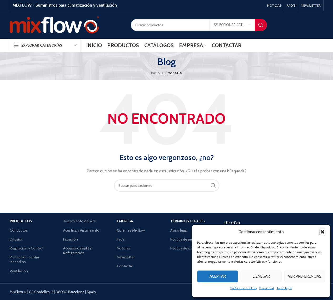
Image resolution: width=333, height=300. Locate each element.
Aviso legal (284, 288)
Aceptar (218, 276)
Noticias (123, 248)
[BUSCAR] (261, 25)
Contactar (125, 266)
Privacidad (266, 288)
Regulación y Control (26, 248)
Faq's (121, 239)
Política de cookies (243, 288)
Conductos (19, 230)
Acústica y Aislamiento (81, 230)
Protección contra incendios (24, 259)
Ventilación (19, 271)
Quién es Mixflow (131, 230)
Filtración (70, 239)
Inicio (155, 73)
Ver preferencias (304, 276)
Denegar (261, 276)
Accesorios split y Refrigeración (77, 250)
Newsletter (126, 257)
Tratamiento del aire (79, 221)
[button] (322, 231)
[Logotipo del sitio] (54, 24)
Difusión (16, 239)
